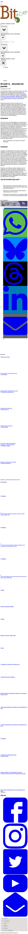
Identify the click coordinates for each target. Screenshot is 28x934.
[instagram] (15, 848)
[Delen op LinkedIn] (15, 313)
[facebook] (15, 822)
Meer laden (3, 792)
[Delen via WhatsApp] (15, 236)
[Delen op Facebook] (3, 208)
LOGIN (2, 1)
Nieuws (12, 88)
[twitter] (15, 874)
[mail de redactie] (15, 916)
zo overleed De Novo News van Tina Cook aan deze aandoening (13, 95)
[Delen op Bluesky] (15, 260)
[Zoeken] (13, 42)
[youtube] (15, 891)
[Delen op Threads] (15, 285)
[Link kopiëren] (3, 339)
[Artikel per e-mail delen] (15, 337)
